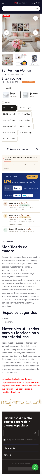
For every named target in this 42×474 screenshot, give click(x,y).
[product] (35, 18)
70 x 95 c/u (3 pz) (24, 114)
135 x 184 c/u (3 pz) (9, 139)
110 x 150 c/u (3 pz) (25, 126)
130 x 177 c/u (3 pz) (26, 132)
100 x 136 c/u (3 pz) (9, 126)
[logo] (21, 3)
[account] (35, 3)
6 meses (17, 188)
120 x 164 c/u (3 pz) (9, 132)
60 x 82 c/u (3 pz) (9, 114)
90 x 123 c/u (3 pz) (25, 120)
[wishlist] (32, 3)
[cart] (39, 3)
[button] (3, 3)
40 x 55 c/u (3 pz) (9, 108)
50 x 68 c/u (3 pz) (25, 108)
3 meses (8, 188)
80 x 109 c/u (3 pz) (9, 120)
